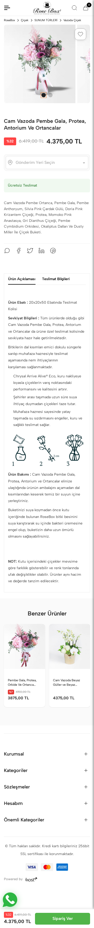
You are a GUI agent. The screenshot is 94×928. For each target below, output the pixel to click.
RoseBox (9, 20)
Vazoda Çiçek (72, 20)
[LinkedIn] (41, 250)
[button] (80, 34)
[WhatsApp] (7, 250)
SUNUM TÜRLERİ (45, 20)
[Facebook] (18, 250)
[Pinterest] (53, 250)
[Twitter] (30, 250)
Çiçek (24, 20)
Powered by (14, 879)
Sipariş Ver (62, 918)
